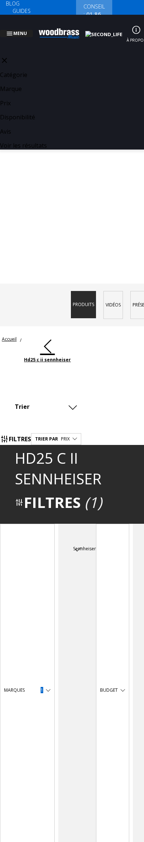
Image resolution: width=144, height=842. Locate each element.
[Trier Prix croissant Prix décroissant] (48, 398)
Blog (13, 3)
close (4, 51)
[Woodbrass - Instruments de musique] (63, 29)
